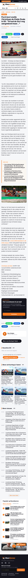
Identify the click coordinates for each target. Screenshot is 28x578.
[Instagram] (9, 563)
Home (2, 12)
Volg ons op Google (15, 37)
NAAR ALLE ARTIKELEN (14, 6)
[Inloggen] (20, 8)
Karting (8, 12)
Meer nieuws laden (14, 495)
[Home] (8, 4)
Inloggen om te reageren (10, 357)
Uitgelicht (16, 503)
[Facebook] (5, 563)
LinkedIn (5, 37)
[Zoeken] (25, 8)
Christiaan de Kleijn (6, 266)
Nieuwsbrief (4, 574)
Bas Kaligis (6, 26)
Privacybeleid (11, 574)
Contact (17, 573)
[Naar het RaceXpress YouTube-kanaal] (14, 547)
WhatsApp (9, 34)
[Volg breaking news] (15, 8)
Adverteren (11, 573)
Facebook (16, 34)
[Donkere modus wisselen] (23, 8)
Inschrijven (14, 314)
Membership (4, 573)
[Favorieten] (17, 8)
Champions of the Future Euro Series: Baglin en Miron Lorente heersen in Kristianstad (13, 172)
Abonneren (22, 544)
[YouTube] (2, 563)
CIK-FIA (13, 12)
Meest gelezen (7, 503)
